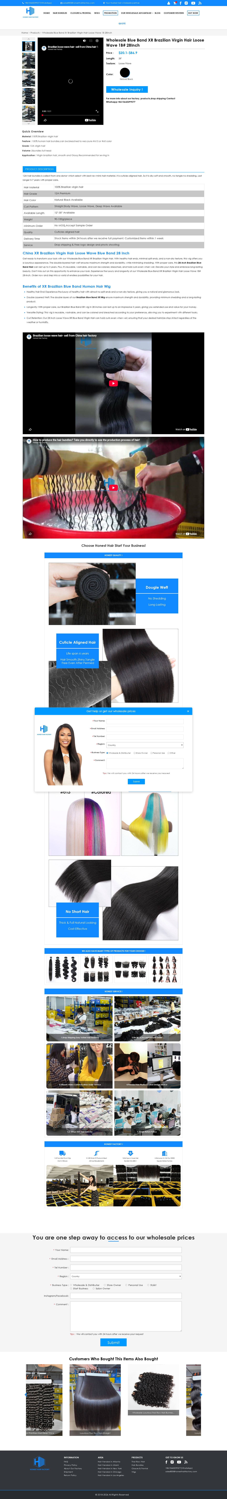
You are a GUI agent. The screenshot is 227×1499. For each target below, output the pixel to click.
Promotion (110, 13)
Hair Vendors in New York (110, 1468)
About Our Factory (73, 1468)
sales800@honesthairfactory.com (79, 3)
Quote (122, 23)
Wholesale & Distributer (120, 753)
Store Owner (142, 753)
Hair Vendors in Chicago (109, 1472)
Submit (114, 1342)
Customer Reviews (174, 13)
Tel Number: (99, 736)
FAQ (66, 1461)
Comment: (100, 760)
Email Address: (98, 728)
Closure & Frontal (80, 13)
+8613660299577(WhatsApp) (38, 3)
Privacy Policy (70, 1465)
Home (46, 13)
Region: (101, 743)
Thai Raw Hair (138, 1461)
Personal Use (159, 753)
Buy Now (193, 13)
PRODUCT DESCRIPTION (39, 169)
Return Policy (70, 1475)
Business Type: (98, 752)
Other (173, 753)
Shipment (68, 1472)
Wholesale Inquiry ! (127, 89)
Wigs (97, 13)
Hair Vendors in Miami (108, 1465)
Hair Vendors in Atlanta (109, 1461)
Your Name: (99, 720)
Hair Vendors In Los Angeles (111, 1475)
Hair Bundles (60, 13)
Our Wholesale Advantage (136, 13)
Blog (158, 13)
